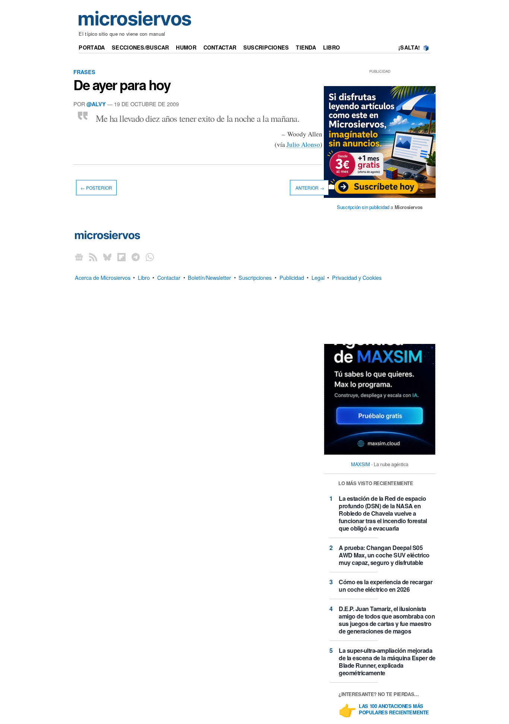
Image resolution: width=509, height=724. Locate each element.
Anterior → (309, 187)
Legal (318, 277)
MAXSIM (360, 464)
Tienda (306, 47)
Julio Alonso (303, 144)
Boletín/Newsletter (209, 277)
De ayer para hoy (121, 84)
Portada (92, 47)
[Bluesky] (107, 257)
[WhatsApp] (150, 257)
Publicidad (291, 277)
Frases (84, 72)
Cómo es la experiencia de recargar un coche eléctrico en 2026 (385, 586)
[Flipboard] (121, 257)
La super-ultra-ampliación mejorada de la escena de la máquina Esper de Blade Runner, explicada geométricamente (387, 661)
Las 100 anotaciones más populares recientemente (394, 709)
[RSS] (93, 257)
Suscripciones (266, 47)
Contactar (220, 47)
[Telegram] (136, 257)
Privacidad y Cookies (357, 277)
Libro (331, 47)
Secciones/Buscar (140, 47)
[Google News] (79, 257)
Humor (186, 47)
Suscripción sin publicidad (363, 207)
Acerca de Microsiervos (102, 277)
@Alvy (96, 104)
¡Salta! (409, 47)
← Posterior (96, 187)
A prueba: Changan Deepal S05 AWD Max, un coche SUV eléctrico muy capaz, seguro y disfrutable (384, 555)
